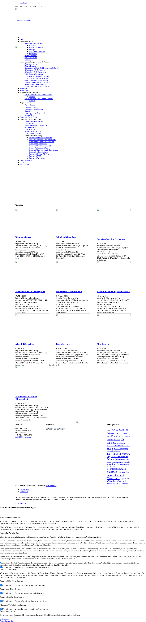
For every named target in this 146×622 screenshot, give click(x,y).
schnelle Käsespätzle (24, 344)
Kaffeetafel (114, 453)
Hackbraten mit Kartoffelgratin (30, 291)
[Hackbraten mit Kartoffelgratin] (32, 263)
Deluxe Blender (123, 436)
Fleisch (116, 439)
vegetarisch (124, 478)
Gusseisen (117, 445)
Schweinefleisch (125, 464)
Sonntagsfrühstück (116, 468)
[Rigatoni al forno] (32, 210)
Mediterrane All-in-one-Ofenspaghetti (26, 397)
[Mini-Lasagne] (114, 315)
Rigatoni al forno (23, 237)
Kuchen (125, 453)
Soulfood (112, 471)
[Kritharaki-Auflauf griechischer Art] (114, 263)
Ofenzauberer (113, 459)
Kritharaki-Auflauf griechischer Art (113, 291)
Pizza (113, 462)
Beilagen (110, 433)
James (118, 451)
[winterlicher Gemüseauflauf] (73, 263)
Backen (124, 429)
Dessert (110, 439)
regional (119, 462)
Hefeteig (124, 448)
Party (127, 459)
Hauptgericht (114, 448)
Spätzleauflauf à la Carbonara (111, 239)
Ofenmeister (123, 457)
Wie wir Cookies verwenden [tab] (10, 517)
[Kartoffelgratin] (73, 315)
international (111, 451)
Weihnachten (111, 481)
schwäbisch (111, 466)
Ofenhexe (114, 457)
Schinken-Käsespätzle (66, 237)
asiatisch (109, 430)
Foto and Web (51, 486)
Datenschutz (4, 619)
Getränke (110, 446)
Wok (120, 483)
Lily (108, 457)
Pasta (109, 462)
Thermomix (113, 478)
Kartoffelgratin (63, 344)
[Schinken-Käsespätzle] (73, 210)
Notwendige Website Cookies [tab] (10, 533)
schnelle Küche (113, 464)
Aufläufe (115, 430)
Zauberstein (125, 483)
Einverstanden (20, 503)
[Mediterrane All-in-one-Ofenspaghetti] (32, 368)
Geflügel (117, 443)
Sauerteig (127, 462)
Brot (117, 433)
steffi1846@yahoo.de (23, 437)
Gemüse (122, 443)
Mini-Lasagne (103, 344)
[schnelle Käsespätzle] (32, 315)
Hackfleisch (126, 446)
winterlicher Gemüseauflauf (69, 291)
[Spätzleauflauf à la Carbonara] (114, 210)
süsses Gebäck (115, 475)
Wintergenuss (112, 483)
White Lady (122, 481)
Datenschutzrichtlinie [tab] (7, 611)
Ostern (122, 459)
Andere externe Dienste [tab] (8, 569)
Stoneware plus (123, 472)
